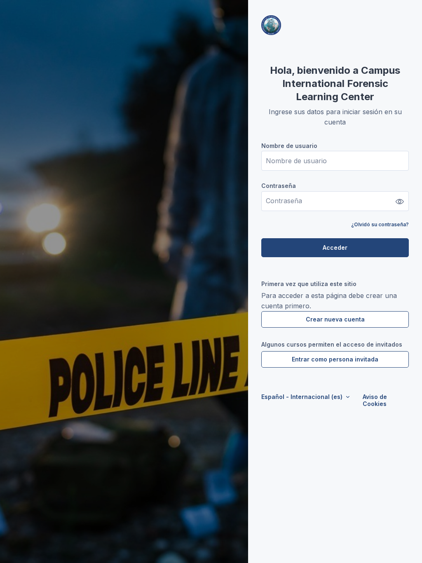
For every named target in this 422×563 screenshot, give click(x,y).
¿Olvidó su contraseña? (380, 224)
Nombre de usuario (289, 145)
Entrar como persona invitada (335, 359)
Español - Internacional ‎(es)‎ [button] (302, 396)
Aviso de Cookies (375, 400)
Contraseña (278, 185)
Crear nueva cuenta (335, 319)
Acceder (335, 247)
